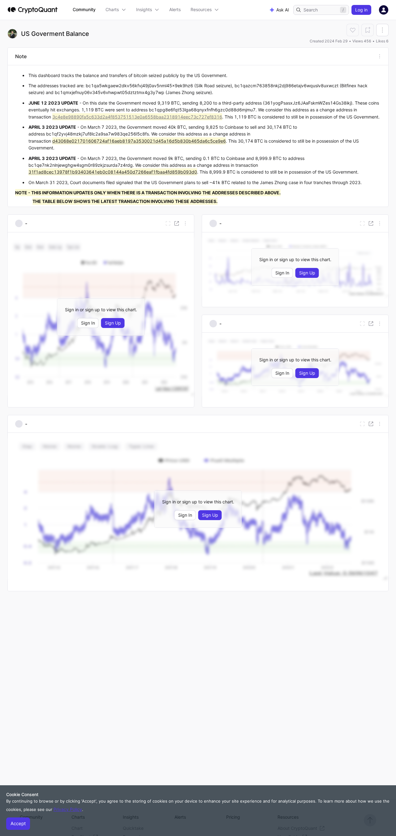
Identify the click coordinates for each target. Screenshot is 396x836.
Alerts (175, 9)
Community (84, 9)
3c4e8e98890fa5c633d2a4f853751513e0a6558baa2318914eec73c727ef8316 (137, 116)
